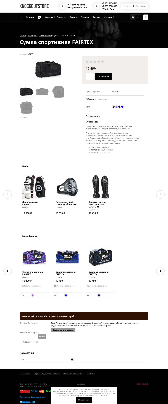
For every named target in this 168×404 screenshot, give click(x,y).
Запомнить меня (30, 342)
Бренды (96, 17)
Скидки (108, 17)
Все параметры (93, 116)
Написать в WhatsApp (73, 373)
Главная (23, 35)
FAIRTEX (115, 91)
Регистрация (141, 6)
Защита (73, 17)
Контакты (91, 373)
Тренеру (85, 17)
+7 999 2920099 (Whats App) (109, 7)
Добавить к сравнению (97, 99)
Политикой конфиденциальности (92, 393)
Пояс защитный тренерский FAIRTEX (67, 203)
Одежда (49, 17)
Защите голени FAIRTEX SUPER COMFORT (97, 204)
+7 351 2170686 (109, 3)
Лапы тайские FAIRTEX (30, 203)
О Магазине (25, 373)
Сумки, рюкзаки (45, 35)
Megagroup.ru (142, 383)
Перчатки (61, 17)
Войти (42, 336)
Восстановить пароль (63, 330)
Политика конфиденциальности (33, 397)
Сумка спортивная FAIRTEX (32, 273)
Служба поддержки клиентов (47, 373)
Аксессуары (32, 35)
